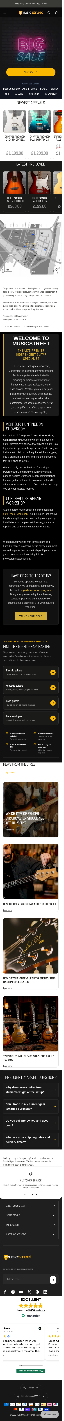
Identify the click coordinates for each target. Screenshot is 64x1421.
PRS (7, 94)
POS (29, 1415)
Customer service (30, 1180)
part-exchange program (37, 590)
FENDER (44, 88)
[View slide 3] (33, 1194)
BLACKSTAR (51, 94)
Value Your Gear (30, 616)
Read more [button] (12, 1355)
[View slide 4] (36, 1194)
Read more (10, 829)
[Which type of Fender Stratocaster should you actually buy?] (30, 809)
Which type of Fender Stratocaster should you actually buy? (25, 818)
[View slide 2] (29, 1194)
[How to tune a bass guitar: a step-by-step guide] (30, 871)
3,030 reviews (36, 1310)
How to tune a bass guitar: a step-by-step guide (30, 904)
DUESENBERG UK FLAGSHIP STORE (20, 88)
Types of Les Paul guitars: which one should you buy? (28, 1058)
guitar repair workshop (15, 514)
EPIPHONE (34, 94)
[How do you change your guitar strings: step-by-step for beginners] (30, 946)
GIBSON (55, 88)
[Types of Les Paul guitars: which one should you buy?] (30, 1023)
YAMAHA (19, 94)
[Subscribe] (53, 1280)
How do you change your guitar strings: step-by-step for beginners (29, 980)
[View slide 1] (25, 1194)
